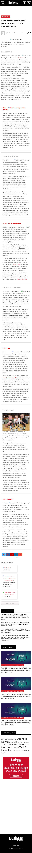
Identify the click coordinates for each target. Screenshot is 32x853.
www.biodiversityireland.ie (10, 378)
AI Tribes (14, 739)
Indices (26, 745)
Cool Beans (21, 58)
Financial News (16, 744)
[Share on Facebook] (8, 554)
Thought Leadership (21, 750)
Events (6, 745)
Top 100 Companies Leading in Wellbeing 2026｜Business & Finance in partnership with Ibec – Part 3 (16, 723)
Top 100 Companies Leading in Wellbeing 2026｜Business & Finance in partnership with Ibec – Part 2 (16, 696)
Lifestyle (15, 747)
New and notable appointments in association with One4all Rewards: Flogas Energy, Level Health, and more (15, 624)
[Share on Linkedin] (16, 554)
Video (3, 752)
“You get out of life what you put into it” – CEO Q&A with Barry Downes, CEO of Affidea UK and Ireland (15, 630)
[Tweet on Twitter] (4, 554)
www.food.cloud (21, 279)
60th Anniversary (6, 739)
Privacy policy (16, 845)
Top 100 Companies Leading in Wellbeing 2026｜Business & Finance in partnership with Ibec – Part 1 (16, 670)
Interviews (6, 747)
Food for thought (6, 569)
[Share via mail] (20, 554)
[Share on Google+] (12, 554)
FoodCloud (16, 264)
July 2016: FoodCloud (7, 596)
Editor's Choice (15, 742)
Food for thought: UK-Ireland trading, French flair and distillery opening (9, 584)
